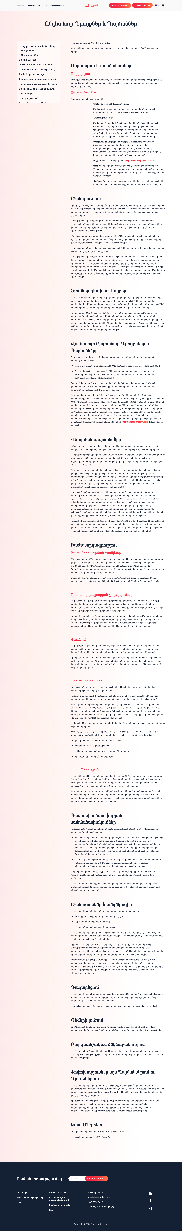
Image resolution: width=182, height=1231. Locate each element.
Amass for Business (120, 5)
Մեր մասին (22, 1192)
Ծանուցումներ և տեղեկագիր (37, 88)
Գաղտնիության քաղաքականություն (59, 1198)
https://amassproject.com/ (139, 160)
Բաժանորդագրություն (33, 74)
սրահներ (20, 5)
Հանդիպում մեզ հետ (142, 5)
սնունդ (45, 5)
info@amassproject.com (135, 421)
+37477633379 (102, 1136)
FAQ (51, 1209)
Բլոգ (19, 1202)
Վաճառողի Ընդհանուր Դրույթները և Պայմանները (38, 69)
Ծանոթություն (28, 59)
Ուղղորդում (28, 50)
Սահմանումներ (30, 54)
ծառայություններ (33, 5)
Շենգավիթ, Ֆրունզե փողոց (101, 1206)
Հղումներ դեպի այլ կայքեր (35, 64)
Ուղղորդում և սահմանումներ (37, 46)
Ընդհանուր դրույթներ (59, 1205)
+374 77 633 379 (95, 1201)
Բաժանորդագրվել (96, 1178)
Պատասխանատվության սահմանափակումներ (38, 79)
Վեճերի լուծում (28, 98)
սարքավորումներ (56, 5)
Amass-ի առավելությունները (31, 1197)
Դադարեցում (27, 93)
